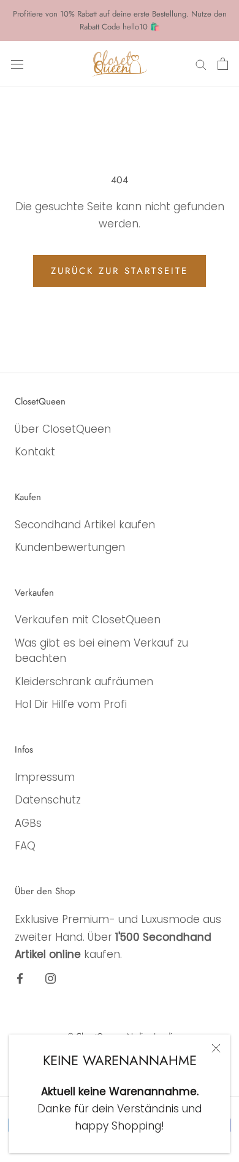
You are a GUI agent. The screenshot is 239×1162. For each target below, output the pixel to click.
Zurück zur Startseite (119, 271)
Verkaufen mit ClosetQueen (88, 619)
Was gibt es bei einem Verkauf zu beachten (101, 651)
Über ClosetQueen (63, 429)
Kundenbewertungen (70, 547)
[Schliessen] (216, 1048)
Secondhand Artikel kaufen (85, 524)
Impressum (45, 777)
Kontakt (35, 451)
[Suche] (201, 63)
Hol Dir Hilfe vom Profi (71, 704)
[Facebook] (20, 978)
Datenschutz (48, 799)
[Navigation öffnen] (17, 63)
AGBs (28, 823)
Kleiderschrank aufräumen (84, 681)
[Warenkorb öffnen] (223, 64)
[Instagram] (50, 978)
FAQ (25, 845)
